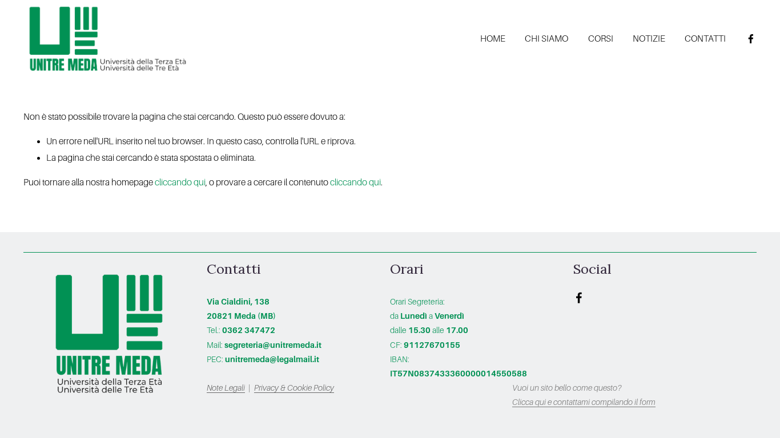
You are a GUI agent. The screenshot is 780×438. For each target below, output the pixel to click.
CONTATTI (705, 38)
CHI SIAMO (546, 38)
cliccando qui (180, 182)
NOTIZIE (649, 38)
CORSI (600, 38)
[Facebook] (751, 38)
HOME (492, 38)
